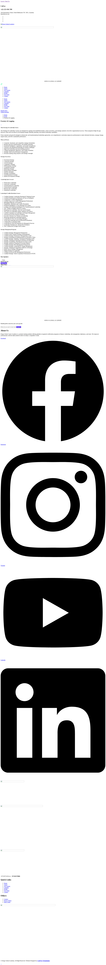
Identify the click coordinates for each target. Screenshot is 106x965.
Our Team (6, 94)
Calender (6, 91)
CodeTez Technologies (43, 960)
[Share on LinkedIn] (10, 264)
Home (5, 87)
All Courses (7, 90)
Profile (5, 93)
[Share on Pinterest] (11, 264)
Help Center (7, 902)
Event (5, 116)
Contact (6, 96)
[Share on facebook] (8, 264)
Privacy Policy (8, 900)
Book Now (3, 263)
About (5, 88)
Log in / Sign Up (5, 1)
